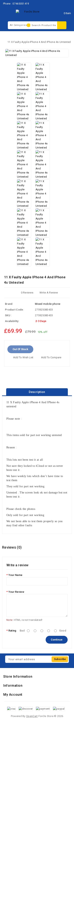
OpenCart (32, 716)
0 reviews (27, 292)
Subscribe (60, 659)
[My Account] (55, 13)
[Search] (61, 25)
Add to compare (51, 357)
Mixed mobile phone (47, 303)
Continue (56, 639)
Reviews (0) (12, 547)
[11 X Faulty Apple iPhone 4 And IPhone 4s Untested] (37, 53)
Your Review (16, 591)
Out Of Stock (20, 349)
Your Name (15, 575)
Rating (12, 630)
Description (37, 392)
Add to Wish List (23, 357)
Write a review (48, 292)
